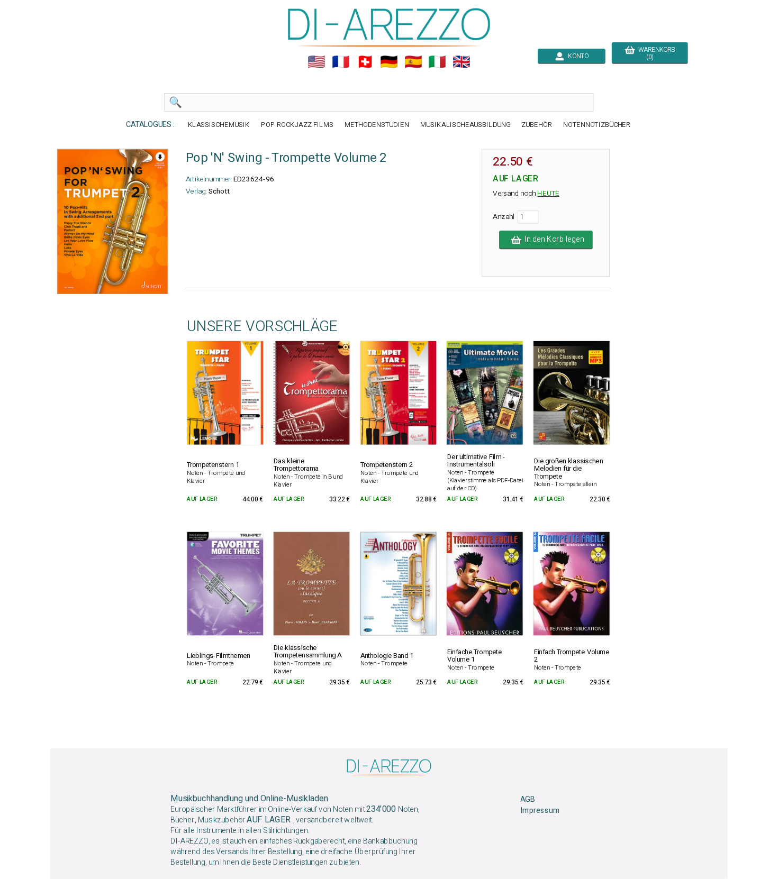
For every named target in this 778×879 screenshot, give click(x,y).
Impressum (539, 811)
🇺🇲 (316, 61)
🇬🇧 (462, 61)
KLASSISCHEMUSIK (219, 125)
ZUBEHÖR (536, 125)
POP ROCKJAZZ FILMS (297, 125)
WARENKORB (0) (655, 53)
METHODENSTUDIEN (377, 125)
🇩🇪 (389, 61)
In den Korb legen (552, 239)
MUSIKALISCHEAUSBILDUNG (465, 125)
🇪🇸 (413, 61)
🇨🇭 (365, 61)
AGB (527, 799)
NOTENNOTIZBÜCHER (597, 125)
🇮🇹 (437, 61)
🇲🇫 (341, 61)
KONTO (577, 56)
